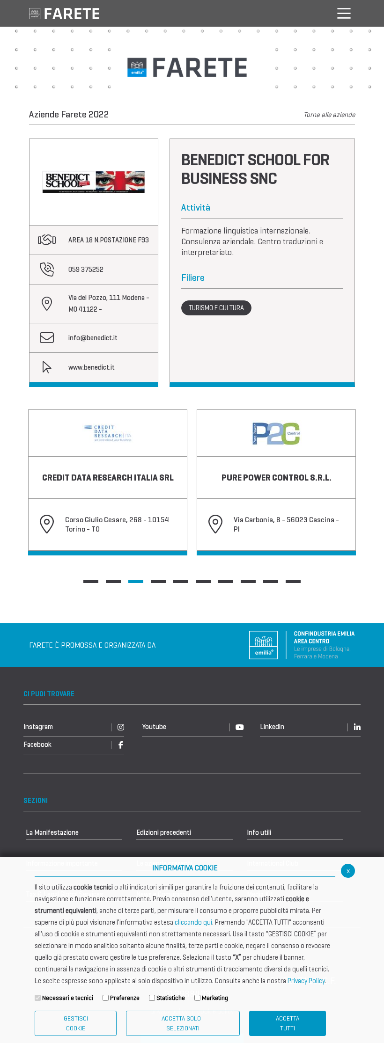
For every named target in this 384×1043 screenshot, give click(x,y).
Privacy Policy (306, 981)
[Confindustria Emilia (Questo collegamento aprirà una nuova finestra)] (302, 644)
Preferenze (125, 998)
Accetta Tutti (287, 1023)
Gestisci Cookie (76, 1023)
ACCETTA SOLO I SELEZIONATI (183, 1023)
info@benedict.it (93, 338)
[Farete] (64, 12)
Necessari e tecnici (67, 998)
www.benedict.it (91, 367)
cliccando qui (193, 922)
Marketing (215, 998)
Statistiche (170, 998)
